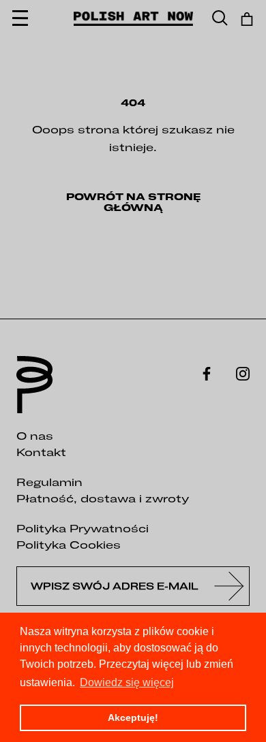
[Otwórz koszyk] (247, 19)
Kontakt (41, 452)
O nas (34, 436)
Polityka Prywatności (82, 528)
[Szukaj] (220, 18)
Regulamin (49, 482)
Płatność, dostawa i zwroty (102, 498)
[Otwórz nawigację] (20, 18)
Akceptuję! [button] (133, 717)
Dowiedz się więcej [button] (127, 682)
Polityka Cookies (68, 544)
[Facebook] (206, 372)
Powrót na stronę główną (133, 202)
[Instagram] (243, 372)
